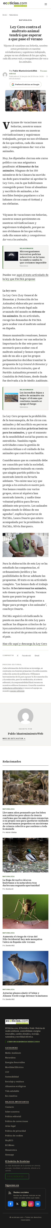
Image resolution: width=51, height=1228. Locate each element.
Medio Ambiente (13, 1053)
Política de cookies (14, 1135)
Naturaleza (13, 15)
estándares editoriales (13, 688)
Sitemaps (9, 1154)
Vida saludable (12, 1091)
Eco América (11, 1096)
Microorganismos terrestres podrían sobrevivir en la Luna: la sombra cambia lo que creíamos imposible (33, 257)
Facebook (26, 656)
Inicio (5, 15)
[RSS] (24, 1204)
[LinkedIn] (37, 1204)
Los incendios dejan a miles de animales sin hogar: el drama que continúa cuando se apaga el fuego (32, 398)
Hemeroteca (11, 1150)
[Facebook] (10, 1204)
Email (37, 656)
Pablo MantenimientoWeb (25, 71)
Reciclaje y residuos (14, 1081)
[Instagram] (31, 1204)
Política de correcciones (16, 1121)
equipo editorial (17, 691)
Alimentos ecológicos (15, 1086)
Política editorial (13, 1116)
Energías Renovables (15, 1062)
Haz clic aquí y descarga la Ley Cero (25, 643)
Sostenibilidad (12, 1076)
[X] (17, 1204)
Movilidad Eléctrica (14, 1067)
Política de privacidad (15, 1131)
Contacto (9, 1107)
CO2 (7, 1072)
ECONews (9, 1145)
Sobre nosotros (12, 1111)
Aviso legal (10, 1126)
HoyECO (9, 1140)
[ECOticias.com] (15, 4)
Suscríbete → (17, 1176)
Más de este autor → (14, 738)
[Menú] (45, 4)
